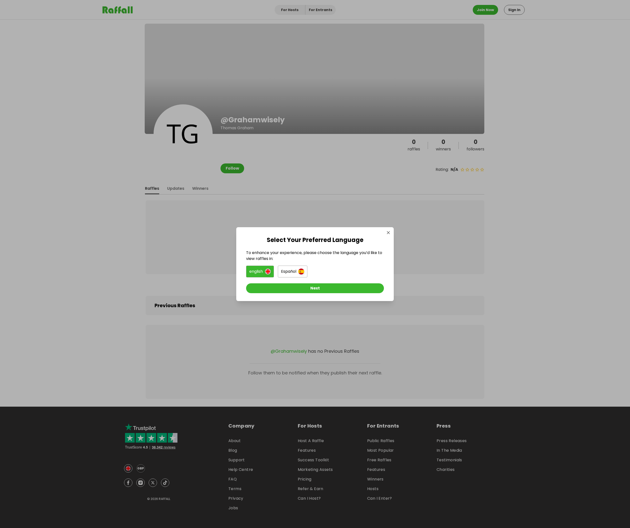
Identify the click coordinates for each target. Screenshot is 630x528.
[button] (260, 271)
